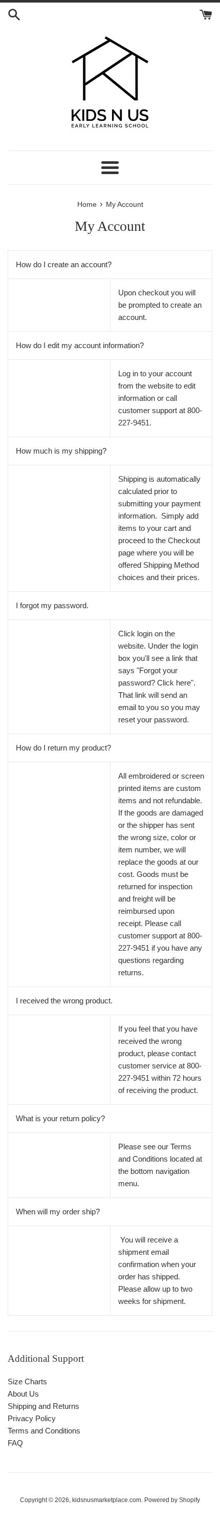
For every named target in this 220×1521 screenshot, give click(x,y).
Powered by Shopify (172, 1500)
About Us (23, 1393)
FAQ (15, 1443)
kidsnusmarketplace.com (106, 1500)
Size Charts (27, 1381)
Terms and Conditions (44, 1430)
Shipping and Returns (43, 1406)
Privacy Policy (32, 1418)
